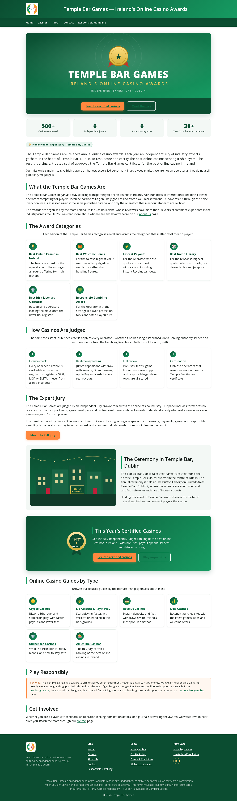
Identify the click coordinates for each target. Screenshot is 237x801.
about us (145, 214)
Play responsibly (154, 557)
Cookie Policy (138, 754)
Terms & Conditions (141, 759)
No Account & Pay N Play (93, 609)
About (56, 22)
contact (81, 721)
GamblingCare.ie (39, 690)
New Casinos (179, 609)
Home (29, 22)
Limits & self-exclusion (186, 754)
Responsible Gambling (92, 22)
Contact (69, 22)
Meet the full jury (42, 435)
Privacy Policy (138, 749)
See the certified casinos (103, 106)
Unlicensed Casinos (42, 644)
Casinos (43, 22)
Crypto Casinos (39, 609)
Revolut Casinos (134, 609)
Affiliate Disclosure (140, 764)
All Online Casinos (88, 644)
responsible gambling (191, 690)
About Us (93, 759)
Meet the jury (141, 106)
